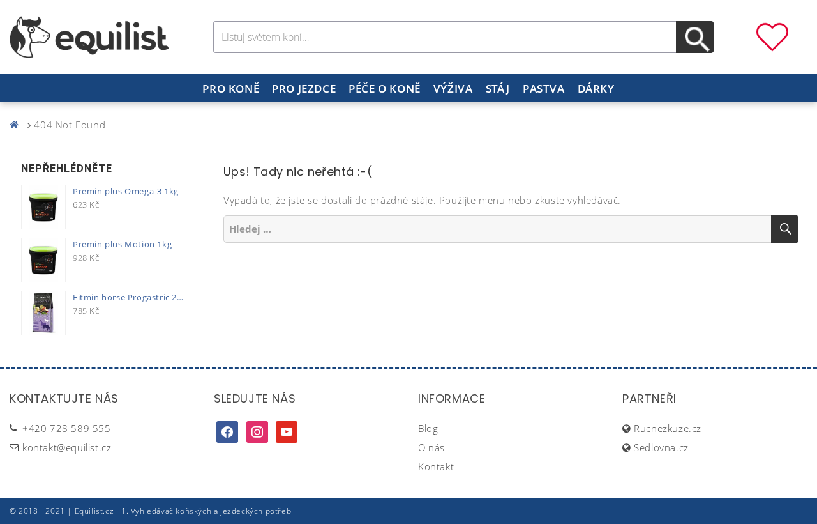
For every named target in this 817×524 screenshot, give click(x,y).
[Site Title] (89, 35)
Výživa (453, 88)
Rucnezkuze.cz (667, 428)
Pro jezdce (304, 88)
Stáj (498, 88)
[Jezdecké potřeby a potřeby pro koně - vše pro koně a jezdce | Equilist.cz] (17, 124)
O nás (431, 447)
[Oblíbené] (772, 35)
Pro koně (230, 88)
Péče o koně (385, 88)
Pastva (544, 88)
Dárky (596, 88)
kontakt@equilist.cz (66, 447)
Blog (428, 428)
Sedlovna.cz (661, 447)
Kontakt (436, 466)
